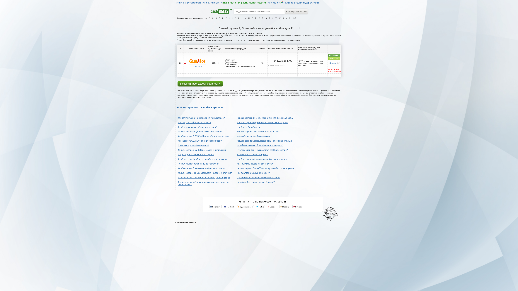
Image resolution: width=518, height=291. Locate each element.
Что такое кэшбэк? (212, 3)
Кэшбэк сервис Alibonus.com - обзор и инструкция (262, 159)
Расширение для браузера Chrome (301, 3)
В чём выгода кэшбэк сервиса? (193, 145)
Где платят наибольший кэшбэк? (253, 173)
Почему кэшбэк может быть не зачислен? (198, 164)
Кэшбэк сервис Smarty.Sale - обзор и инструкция (202, 150)
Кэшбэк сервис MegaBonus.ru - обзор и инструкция (262, 122)
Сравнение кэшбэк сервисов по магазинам (258, 177)
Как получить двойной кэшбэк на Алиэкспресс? (201, 118)
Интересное (273, 3)
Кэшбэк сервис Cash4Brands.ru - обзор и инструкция (204, 177)
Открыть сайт (334, 58)
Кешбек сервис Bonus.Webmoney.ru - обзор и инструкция (265, 168)
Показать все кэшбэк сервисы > (200, 83)
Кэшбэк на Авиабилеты (248, 127)
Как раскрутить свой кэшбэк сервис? (196, 154)
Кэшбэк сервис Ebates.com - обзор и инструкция (202, 168)
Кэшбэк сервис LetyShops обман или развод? (200, 132)
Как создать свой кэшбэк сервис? (194, 122)
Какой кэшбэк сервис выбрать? (252, 154)
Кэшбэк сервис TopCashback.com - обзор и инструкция (205, 173)
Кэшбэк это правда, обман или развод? (197, 127)
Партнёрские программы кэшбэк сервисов (244, 3)
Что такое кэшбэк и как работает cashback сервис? (262, 150)
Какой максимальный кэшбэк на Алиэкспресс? (260, 145)
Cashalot (197, 66)
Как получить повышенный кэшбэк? (255, 164)
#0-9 (294, 18)
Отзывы (332, 63)
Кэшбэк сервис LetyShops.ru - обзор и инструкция (202, 159)
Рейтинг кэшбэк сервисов (189, 3)
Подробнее (333, 55)
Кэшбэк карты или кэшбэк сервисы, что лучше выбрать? (265, 118)
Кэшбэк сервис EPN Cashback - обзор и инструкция (203, 136)
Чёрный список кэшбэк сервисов (253, 136)
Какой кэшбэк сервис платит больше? (256, 182)
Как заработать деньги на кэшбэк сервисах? (200, 141)
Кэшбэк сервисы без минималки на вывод (258, 132)
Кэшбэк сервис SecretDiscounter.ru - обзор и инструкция (264, 141)
